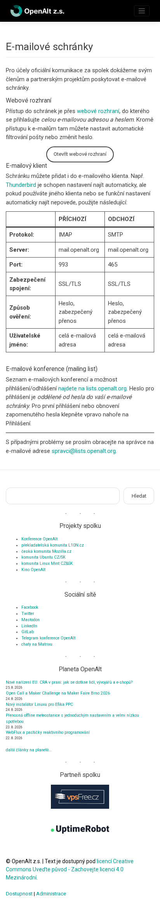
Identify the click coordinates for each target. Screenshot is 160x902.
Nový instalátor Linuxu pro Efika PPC (39, 704)
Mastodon (30, 619)
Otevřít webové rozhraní (80, 154)
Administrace (51, 894)
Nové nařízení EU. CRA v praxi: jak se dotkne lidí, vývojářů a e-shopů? (69, 682)
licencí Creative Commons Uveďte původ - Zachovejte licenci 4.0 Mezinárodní (70, 869)
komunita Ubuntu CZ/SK (43, 557)
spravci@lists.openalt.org (84, 451)
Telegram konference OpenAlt (48, 638)
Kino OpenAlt (33, 569)
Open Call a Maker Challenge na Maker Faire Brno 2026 (58, 693)
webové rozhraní (98, 111)
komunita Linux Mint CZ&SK (47, 563)
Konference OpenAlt (39, 539)
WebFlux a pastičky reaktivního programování (48, 732)
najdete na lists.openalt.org (92, 388)
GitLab (27, 631)
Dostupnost (19, 894)
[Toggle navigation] (142, 10)
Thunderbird (21, 184)
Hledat (139, 496)
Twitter (27, 613)
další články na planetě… (29, 749)
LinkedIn (29, 626)
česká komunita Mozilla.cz (46, 551)
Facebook (29, 607)
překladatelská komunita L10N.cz (52, 545)
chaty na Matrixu (36, 644)
